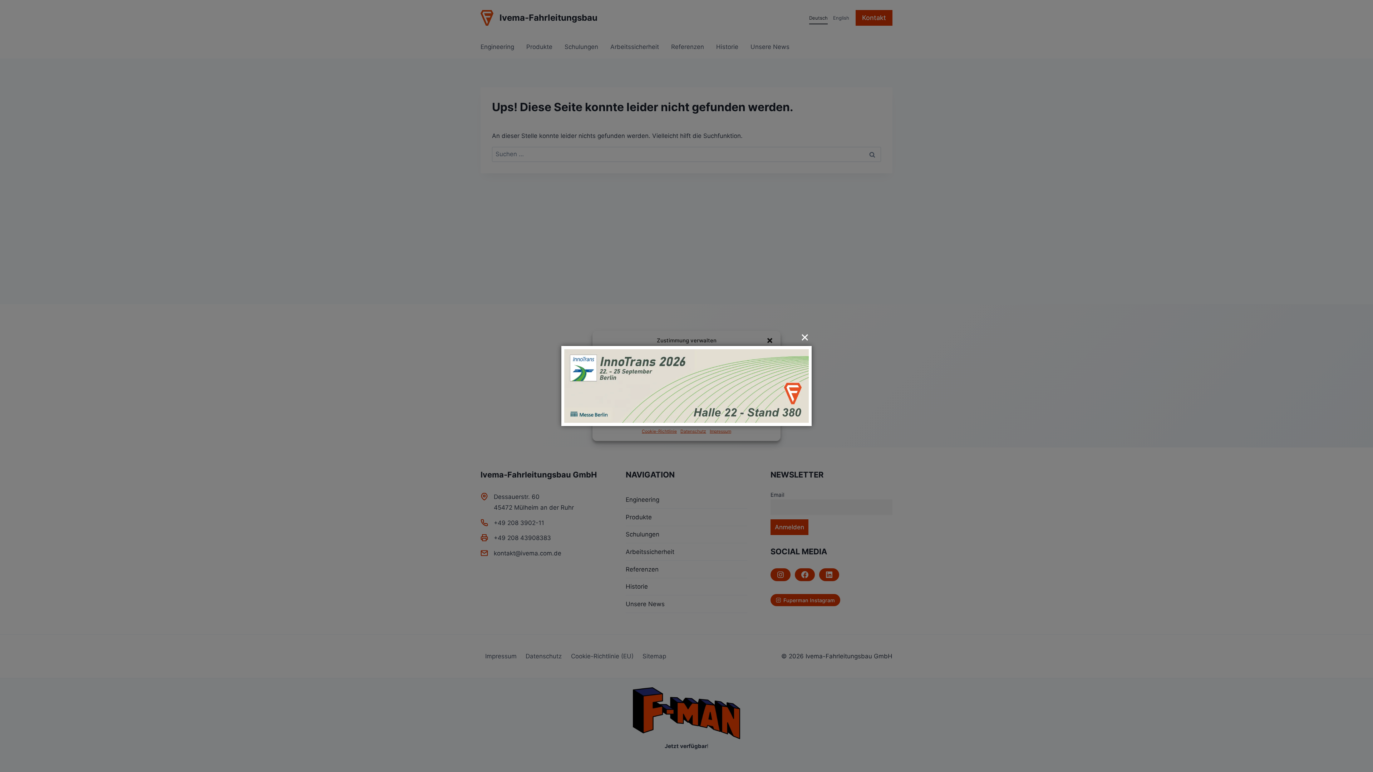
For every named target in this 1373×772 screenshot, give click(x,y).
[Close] (805, 337)
